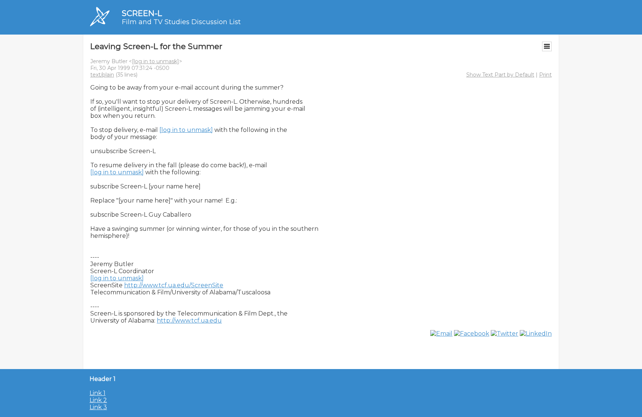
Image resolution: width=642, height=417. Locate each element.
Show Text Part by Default (500, 74)
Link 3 (98, 407)
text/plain (102, 74)
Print (545, 74)
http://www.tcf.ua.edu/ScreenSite (173, 285)
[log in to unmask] (155, 61)
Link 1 (98, 393)
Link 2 (98, 400)
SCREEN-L (142, 13)
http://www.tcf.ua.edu (189, 320)
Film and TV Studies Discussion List (181, 22)
